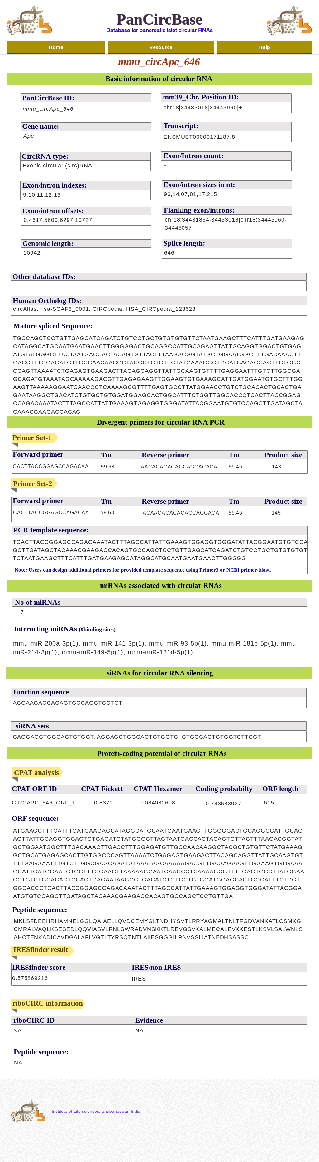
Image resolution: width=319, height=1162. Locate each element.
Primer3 (209, 570)
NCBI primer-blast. (248, 570)
